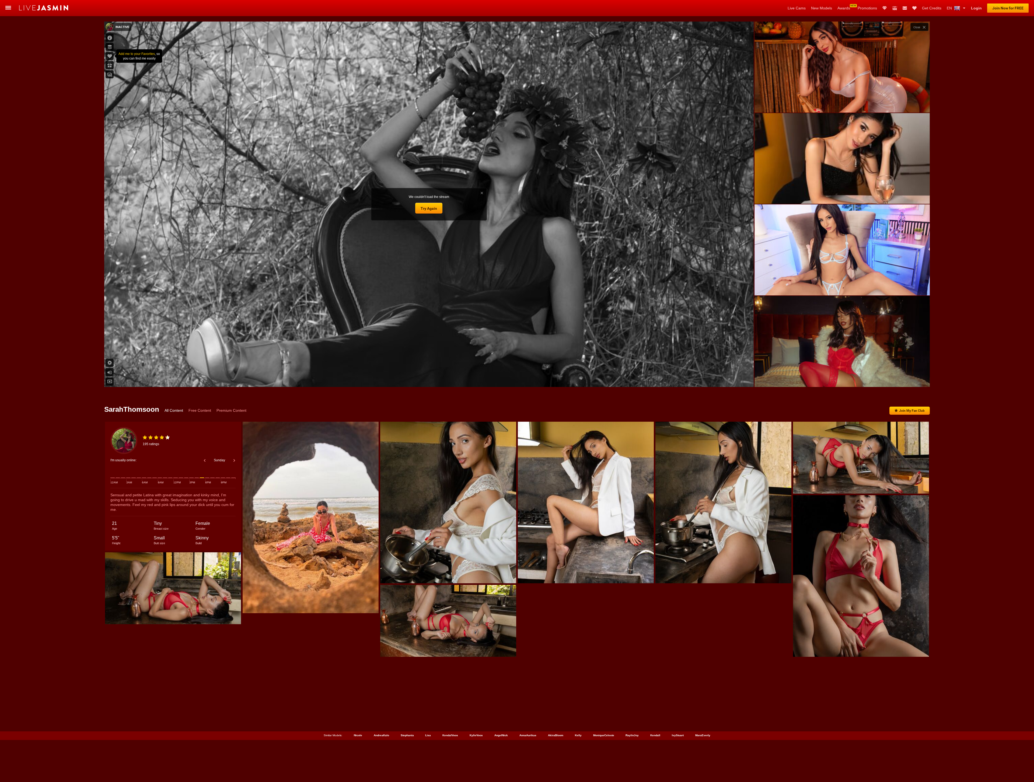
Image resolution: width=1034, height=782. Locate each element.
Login (976, 8)
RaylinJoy (632, 735)
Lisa (428, 735)
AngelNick (501, 735)
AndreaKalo (381, 735)
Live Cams (797, 8)
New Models (821, 8)
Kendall (655, 735)
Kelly (578, 735)
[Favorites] (914, 8)
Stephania (407, 735)
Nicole (358, 735)
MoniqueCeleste (603, 735)
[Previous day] (204, 460)
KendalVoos (450, 735)
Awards (843, 8)
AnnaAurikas (527, 735)
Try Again (429, 208)
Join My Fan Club (912, 411)
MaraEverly (702, 735)
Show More (842, 378)
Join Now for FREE (1007, 8)
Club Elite (884, 8)
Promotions (867, 8)
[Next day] (234, 460)
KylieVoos (476, 735)
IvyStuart (678, 735)
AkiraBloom (555, 735)
